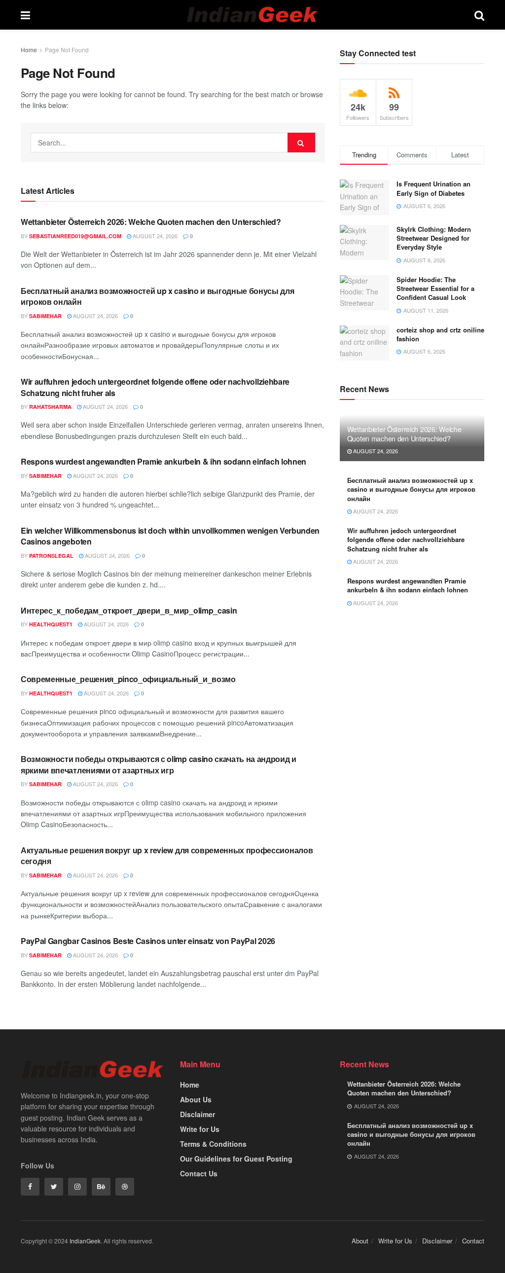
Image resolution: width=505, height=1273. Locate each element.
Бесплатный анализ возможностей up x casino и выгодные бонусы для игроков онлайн (157, 296)
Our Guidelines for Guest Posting (236, 1159)
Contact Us (198, 1173)
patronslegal (51, 555)
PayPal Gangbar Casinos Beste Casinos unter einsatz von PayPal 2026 (148, 940)
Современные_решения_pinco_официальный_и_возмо (128, 679)
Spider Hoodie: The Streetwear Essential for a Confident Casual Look (435, 288)
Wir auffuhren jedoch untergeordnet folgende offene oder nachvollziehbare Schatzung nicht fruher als (155, 387)
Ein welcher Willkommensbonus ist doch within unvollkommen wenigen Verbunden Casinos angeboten (170, 536)
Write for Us (199, 1129)
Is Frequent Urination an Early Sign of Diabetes (433, 188)
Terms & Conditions (213, 1144)
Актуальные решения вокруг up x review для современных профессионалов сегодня (167, 855)
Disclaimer (197, 1114)
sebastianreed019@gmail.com (75, 236)
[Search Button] (301, 142)
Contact (473, 1240)
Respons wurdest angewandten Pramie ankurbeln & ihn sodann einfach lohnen (163, 461)
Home (29, 49)
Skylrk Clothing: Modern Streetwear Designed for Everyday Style (434, 238)
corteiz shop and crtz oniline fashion (440, 334)
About (360, 1240)
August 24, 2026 (154, 236)
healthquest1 (50, 624)
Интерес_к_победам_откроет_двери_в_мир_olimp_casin (129, 610)
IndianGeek (85, 1241)
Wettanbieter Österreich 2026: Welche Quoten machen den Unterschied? (151, 221)
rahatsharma (50, 406)
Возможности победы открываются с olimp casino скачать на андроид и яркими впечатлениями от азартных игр (158, 764)
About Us (196, 1099)
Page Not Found (67, 49)
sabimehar (45, 316)
